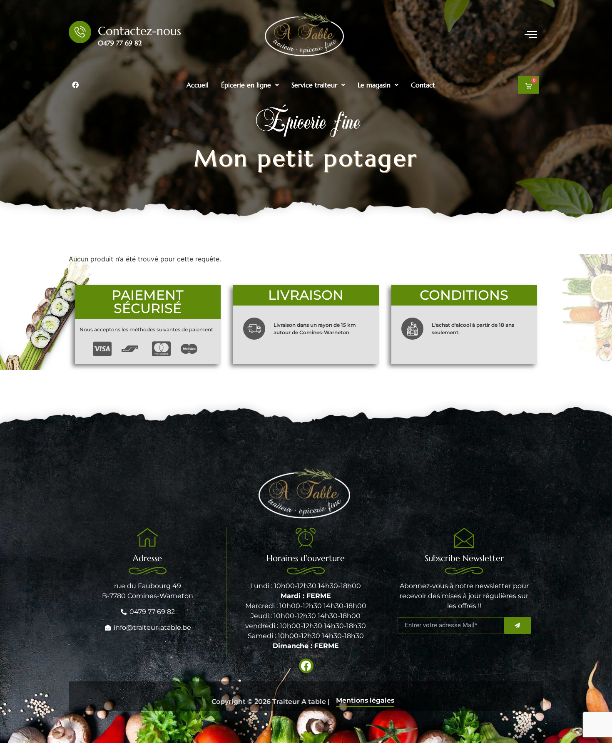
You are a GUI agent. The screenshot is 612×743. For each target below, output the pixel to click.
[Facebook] (75, 85)
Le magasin (374, 85)
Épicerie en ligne (246, 85)
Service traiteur (314, 85)
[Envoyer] (517, 625)
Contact (423, 85)
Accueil (198, 85)
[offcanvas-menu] (531, 34)
